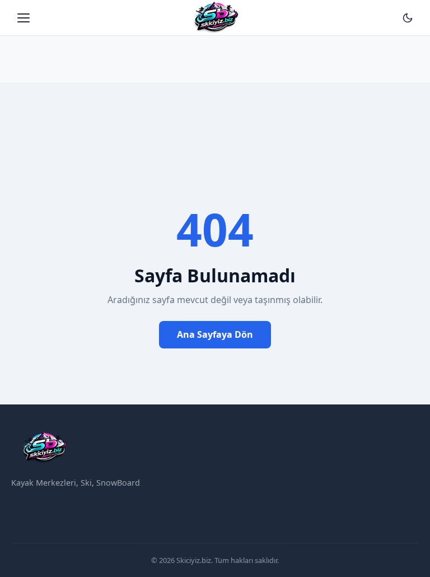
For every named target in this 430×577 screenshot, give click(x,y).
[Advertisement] (215, 53)
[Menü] (23, 18)
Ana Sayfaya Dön (215, 334)
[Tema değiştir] (407, 18)
